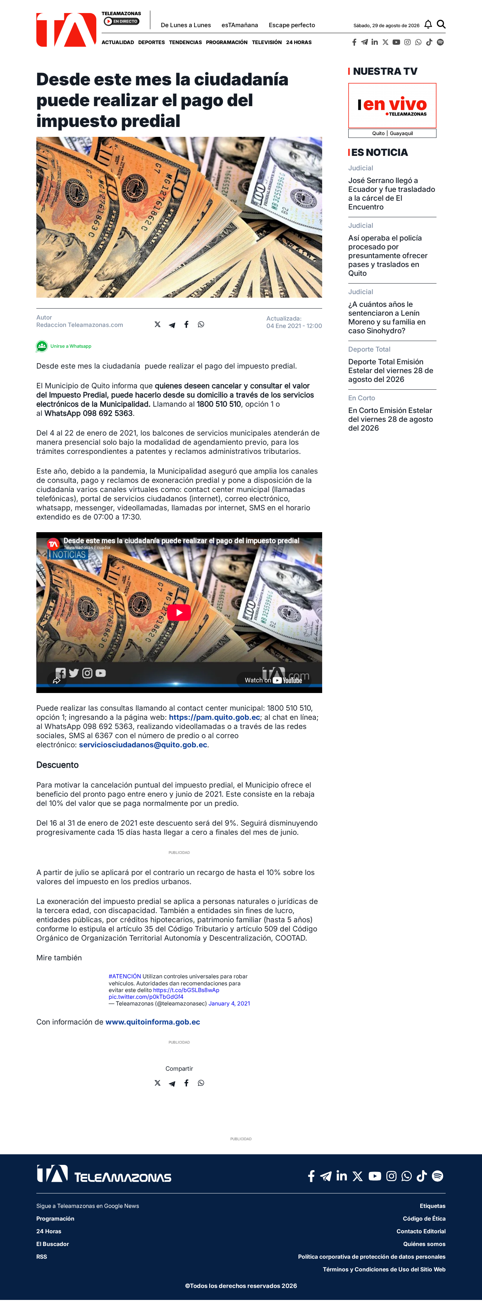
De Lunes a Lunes (186, 25)
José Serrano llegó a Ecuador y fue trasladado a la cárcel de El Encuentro (391, 193)
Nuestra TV (384, 71)
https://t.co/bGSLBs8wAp (186, 989)
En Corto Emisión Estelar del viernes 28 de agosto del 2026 (390, 419)
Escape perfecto (292, 25)
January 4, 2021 (229, 1003)
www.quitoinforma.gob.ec (153, 1021)
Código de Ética (424, 1218)
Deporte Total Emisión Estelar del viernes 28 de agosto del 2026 (390, 370)
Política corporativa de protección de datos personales (372, 1256)
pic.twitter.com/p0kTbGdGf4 (146, 996)
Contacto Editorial (421, 1231)
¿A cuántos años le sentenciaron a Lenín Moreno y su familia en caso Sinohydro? (387, 317)
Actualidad (118, 42)
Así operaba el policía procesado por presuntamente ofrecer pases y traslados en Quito (388, 255)
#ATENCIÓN (125, 976)
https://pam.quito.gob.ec (214, 717)
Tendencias (185, 42)
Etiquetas (433, 1205)
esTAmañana (240, 25)
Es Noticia (379, 152)
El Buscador (52, 1243)
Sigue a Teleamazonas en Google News (87, 1205)
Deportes (151, 42)
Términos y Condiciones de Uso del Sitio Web (384, 1269)
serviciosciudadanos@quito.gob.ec (143, 744)
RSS (41, 1256)
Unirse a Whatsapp (70, 346)
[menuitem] (118, 42)
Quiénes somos (424, 1243)
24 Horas (299, 42)
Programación (227, 42)
